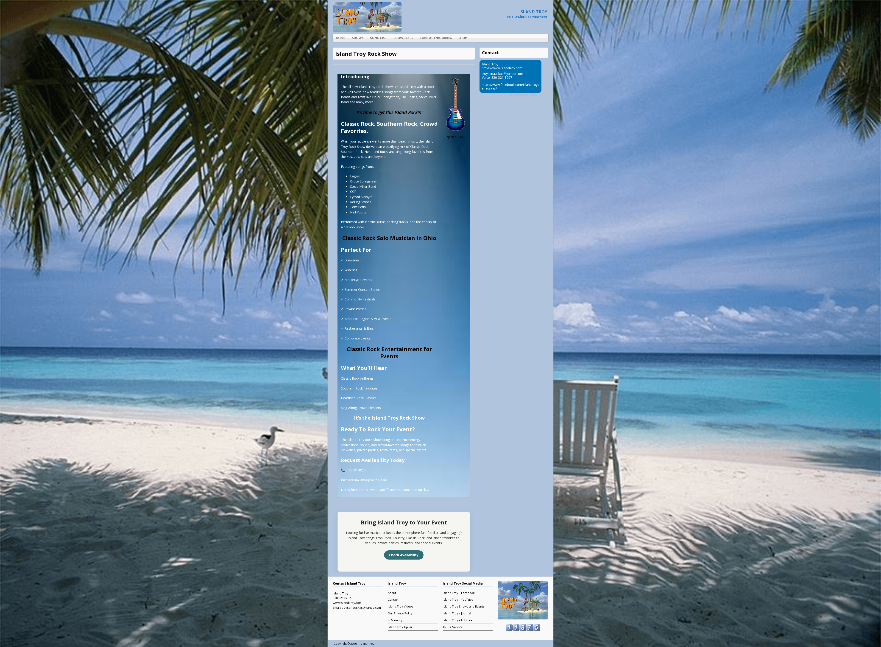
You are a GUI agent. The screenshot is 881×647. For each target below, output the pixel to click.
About (392, 593)
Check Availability (403, 555)
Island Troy (367, 644)
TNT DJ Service (453, 627)
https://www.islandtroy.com (502, 68)
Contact (393, 599)
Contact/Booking (436, 38)
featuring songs (381, 92)
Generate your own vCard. (523, 94)
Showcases (403, 38)
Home (341, 38)
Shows (358, 38)
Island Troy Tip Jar (400, 627)
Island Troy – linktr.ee (457, 620)
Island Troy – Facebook (459, 593)
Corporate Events (358, 338)
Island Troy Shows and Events (464, 606)
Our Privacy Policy (400, 613)
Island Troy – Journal (457, 613)
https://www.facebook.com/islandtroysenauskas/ (510, 86)
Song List (378, 38)
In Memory (395, 620)
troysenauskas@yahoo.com (502, 73)
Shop (462, 38)
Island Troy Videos (400, 606)
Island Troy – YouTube (458, 599)
